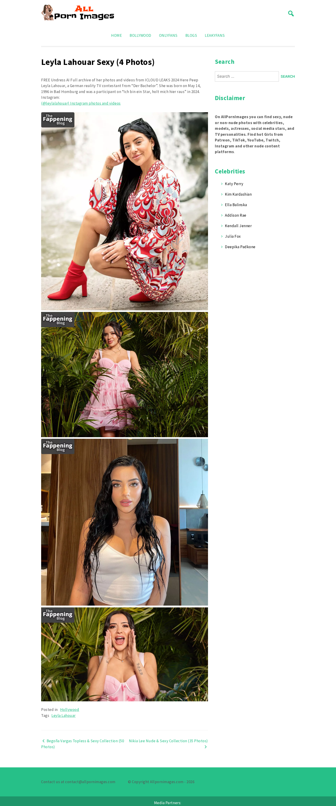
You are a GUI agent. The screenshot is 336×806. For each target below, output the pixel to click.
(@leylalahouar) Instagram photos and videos (81, 103)
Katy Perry (234, 183)
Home (116, 35)
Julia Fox (233, 236)
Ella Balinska (236, 204)
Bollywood (140, 35)
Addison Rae (235, 215)
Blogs (191, 35)
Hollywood (69, 709)
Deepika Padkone (240, 246)
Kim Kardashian (238, 194)
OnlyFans (168, 35)
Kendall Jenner (238, 225)
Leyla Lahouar (63, 715)
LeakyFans (215, 35)
